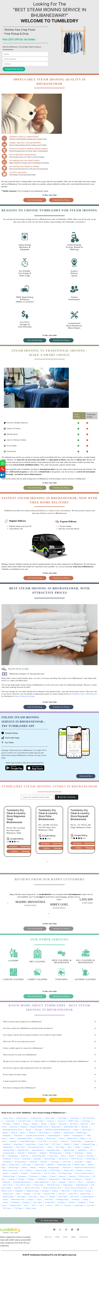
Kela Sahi (90, 1156)
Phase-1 (80, 1182)
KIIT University (77, 1159)
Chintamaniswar (77, 1135)
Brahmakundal (69, 1133)
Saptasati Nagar (8, 1196)
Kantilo (71, 1156)
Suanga (85, 1199)
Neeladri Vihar (36, 1173)
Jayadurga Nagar (8, 1153)
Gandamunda (89, 1141)
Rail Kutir (18, 1188)
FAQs (57, 1237)
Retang (88, 1191)
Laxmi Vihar (67, 1162)
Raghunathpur (68, 1185)
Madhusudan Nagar (64, 1164)
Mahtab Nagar (14, 1167)
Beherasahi (13, 1127)
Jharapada (21, 1153)
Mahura (24, 1167)
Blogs (73, 1237)
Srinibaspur (76, 1199)
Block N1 (32, 1133)
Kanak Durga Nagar (39, 1156)
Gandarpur (6, 1144)
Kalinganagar (13, 1156)
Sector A (43, 1196)
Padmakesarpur (54, 1179)
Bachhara (17, 1124)
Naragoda (14, 1173)
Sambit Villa (73, 1194)
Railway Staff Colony (32, 1188)
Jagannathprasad (37, 1150)
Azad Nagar (86, 1121)
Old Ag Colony (84, 1176)
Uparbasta (67, 1205)
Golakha (76, 1144)
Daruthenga (39, 1138)
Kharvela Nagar (50, 1159)
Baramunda (63, 1124)
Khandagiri (37, 1159)
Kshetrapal (33, 1162)
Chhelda (66, 1135)
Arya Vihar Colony (24, 1121)
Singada (30, 1199)
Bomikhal (57, 1133)
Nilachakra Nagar (9, 1176)
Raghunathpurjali (82, 1185)
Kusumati (44, 1162)
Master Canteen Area (10, 1170)
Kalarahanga (79, 1153)
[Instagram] (66, 1229)
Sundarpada (15, 1202)
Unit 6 (34, 1205)
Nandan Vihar (68, 1170)
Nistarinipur (34, 1176)
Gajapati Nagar (76, 1141)
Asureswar (61, 1121)
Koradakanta (7, 1162)
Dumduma (13, 1141)
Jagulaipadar (82, 1150)
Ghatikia (67, 1144)
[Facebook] (54, 1229)
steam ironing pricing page (24, 696)
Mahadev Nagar (79, 1164)
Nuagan (44, 1176)
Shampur (52, 1196)
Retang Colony (8, 1194)
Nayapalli (24, 1173)
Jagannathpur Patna (53, 1150)
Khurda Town (63, 1159)
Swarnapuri (61, 1202)
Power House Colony (23, 1185)
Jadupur (77, 1147)
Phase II (71, 1182)
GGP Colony (56, 1144)
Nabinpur (29, 1170)
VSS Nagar (18, 1208)
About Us (48, 1237)
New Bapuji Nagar (65, 1173)
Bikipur (5, 1133)
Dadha (12, 1138)
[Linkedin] (78, 1229)
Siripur (39, 1199)
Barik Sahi (84, 1124)
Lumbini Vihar (39, 1164)
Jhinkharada (32, 1153)
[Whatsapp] (60, 1229)
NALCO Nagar (55, 1170)
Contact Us (83, 1237)
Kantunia (80, 1156)
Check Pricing (26, 847)
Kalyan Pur (25, 1156)
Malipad (42, 1167)
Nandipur (80, 1170)
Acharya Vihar (8, 1118)
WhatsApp (26, 851)
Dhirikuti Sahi (72, 1138)
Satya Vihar (33, 1196)
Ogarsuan (62, 1176)
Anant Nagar (74, 1118)
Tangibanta (82, 1202)
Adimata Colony (21, 1118)
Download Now (86, 776)
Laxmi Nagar (55, 1162)
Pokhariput (90, 1182)
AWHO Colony (73, 1121)
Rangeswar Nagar (33, 1191)
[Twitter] (72, 1229)
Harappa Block (8, 1147)
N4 (22, 1170)
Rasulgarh (45, 1191)
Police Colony (8, 1185)
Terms (65, 1237)
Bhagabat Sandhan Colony (39, 1127)
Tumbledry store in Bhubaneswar (84, 694)
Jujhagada (42, 1153)
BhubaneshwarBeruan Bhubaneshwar (58, 1130)
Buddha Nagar (82, 1133)
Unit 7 (42, 1205)
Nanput (88, 1170)
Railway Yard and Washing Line (76, 1188)
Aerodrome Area (36, 1118)
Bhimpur (29, 1130)
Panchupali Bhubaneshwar (22, 1182)
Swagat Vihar (49, 1202)
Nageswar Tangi (41, 1170)
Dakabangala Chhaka (25, 1138)
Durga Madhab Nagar (27, 1141)
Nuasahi (53, 1176)
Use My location (67, 797)
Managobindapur (54, 1167)
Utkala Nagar (79, 1205)
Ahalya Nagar (50, 1118)
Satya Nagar (21, 1196)
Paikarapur (78, 1179)
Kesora (16, 1159)
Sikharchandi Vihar (17, 1199)
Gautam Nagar (31, 1144)
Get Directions (14, 847)
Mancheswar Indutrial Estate (84, 1167)
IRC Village (60, 1147)
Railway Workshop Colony (52, 1188)
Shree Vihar (75, 1196)
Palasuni (88, 1179)
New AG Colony (50, 1173)
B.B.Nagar (6, 1124)
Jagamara (87, 1147)
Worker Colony (31, 1208)
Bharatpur (84, 1127)
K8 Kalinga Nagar (56, 1153)
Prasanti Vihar (39, 1185)
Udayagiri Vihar (15, 1205)
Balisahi (44, 1124)
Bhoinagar (38, 1130)
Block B (14, 1133)
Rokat (18, 1194)
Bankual (53, 1124)
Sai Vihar (37, 1194)
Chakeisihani (18, 1135)
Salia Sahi (61, 1194)
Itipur (70, 1147)
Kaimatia (68, 1153)
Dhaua (61, 1138)
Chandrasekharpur (54, 1135)
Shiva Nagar (63, 1196)
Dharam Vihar (51, 1138)
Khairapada (26, 1159)
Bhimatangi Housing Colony (12, 1130)
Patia (53, 1182)
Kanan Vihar (53, 1156)
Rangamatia (19, 1191)
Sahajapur (27, 1194)
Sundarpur (26, 1202)
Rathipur (55, 1191)
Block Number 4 (44, 1133)
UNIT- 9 (58, 1205)
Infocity (50, 1147)
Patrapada (62, 1182)
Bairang (25, 1124)
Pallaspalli (6, 1182)
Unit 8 (49, 1205)
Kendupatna (7, 1159)
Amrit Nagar (62, 1118)
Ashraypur (50, 1121)
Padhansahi (42, 1179)
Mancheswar (67, 1167)
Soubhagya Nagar (62, 1199)
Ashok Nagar (39, 1121)
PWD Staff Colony (53, 1185)
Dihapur (83, 1138)
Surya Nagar (37, 1202)
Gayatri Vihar (43, 1144)
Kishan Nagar (90, 1159)
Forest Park (42, 1141)
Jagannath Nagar (8, 1150)
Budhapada (6, 1135)
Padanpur (21, 1179)
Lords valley (26, 1164)
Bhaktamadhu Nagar (71, 1127)
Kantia (63, 1156)
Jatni (91, 1150)
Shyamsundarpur (88, 1196)
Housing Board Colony (36, 1147)
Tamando (72, 1202)
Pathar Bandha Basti (42, 1182)
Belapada (24, 1127)
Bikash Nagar (87, 1130)
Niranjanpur (22, 1176)
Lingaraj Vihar (14, 1164)
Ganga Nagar (18, 1144)
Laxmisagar (78, 1162)
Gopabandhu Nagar (88, 1144)
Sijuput (5, 1199)
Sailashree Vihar (49, 1194)
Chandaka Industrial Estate (35, 1135)
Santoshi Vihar (85, 1194)
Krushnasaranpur (21, 1162)
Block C (23, 1133)
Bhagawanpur (56, 1127)
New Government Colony (84, 1173)
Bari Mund (73, 1124)
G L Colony (54, 1141)
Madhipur (50, 1164)
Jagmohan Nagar (69, 1150)
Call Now (14, 851)
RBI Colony (66, 1191)
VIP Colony (7, 1208)
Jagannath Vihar (23, 1150)
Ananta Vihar (10, 1121)
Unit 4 (26, 1205)
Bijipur (76, 1130)
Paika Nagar (67, 1179)
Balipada (35, 1124)
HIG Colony (20, 1147)
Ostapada (12, 1179)
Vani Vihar (90, 1205)
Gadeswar (64, 1141)
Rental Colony (78, 1191)
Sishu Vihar (49, 1199)
